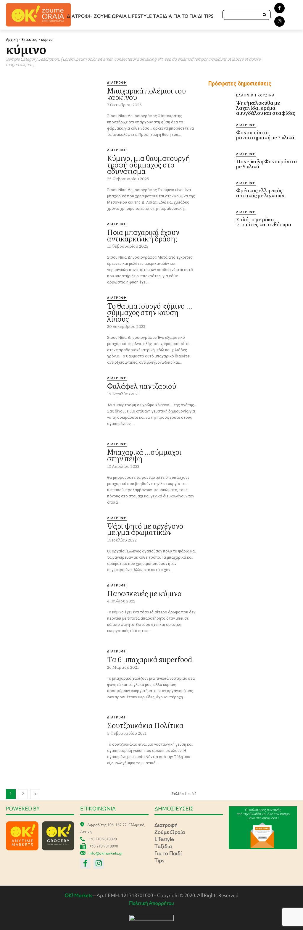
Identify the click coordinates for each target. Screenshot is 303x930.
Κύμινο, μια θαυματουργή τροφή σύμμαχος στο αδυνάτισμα (148, 164)
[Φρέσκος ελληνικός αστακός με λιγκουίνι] (219, 192)
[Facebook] (279, 8)
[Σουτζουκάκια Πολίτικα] (53, 742)
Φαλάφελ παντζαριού (141, 386)
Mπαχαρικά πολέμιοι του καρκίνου (146, 93)
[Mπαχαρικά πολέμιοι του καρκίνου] (53, 107)
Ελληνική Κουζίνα (255, 95)
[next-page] (35, 794)
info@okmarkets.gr (106, 853)
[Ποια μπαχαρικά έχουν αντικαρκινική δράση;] (53, 249)
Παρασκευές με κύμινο (144, 593)
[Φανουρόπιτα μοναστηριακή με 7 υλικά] (219, 134)
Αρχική (12, 40)
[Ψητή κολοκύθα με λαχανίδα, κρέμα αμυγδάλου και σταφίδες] (219, 104)
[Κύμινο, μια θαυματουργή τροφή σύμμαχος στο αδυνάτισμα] (53, 175)
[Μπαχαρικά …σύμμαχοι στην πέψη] (53, 468)
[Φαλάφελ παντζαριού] (53, 402)
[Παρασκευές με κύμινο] (53, 610)
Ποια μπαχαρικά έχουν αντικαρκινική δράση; (143, 235)
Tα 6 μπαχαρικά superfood (149, 659)
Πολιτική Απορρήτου (151, 903)
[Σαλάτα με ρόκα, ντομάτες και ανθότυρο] (219, 221)
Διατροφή (117, 82)
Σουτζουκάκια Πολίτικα (145, 725)
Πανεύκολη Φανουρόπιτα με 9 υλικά (266, 163)
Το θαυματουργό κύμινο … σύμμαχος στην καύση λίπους (149, 311)
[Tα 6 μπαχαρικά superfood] (53, 676)
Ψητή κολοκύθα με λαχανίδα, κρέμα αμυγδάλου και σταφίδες (265, 107)
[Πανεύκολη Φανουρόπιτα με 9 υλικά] (219, 163)
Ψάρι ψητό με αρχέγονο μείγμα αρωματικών (145, 528)
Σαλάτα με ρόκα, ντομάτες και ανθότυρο (263, 221)
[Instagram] (279, 21)
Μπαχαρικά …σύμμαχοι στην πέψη (144, 455)
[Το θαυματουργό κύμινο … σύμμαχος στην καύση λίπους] (53, 322)
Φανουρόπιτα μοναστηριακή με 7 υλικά (265, 134)
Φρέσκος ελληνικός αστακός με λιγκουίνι (261, 192)
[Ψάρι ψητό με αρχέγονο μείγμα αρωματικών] (53, 542)
